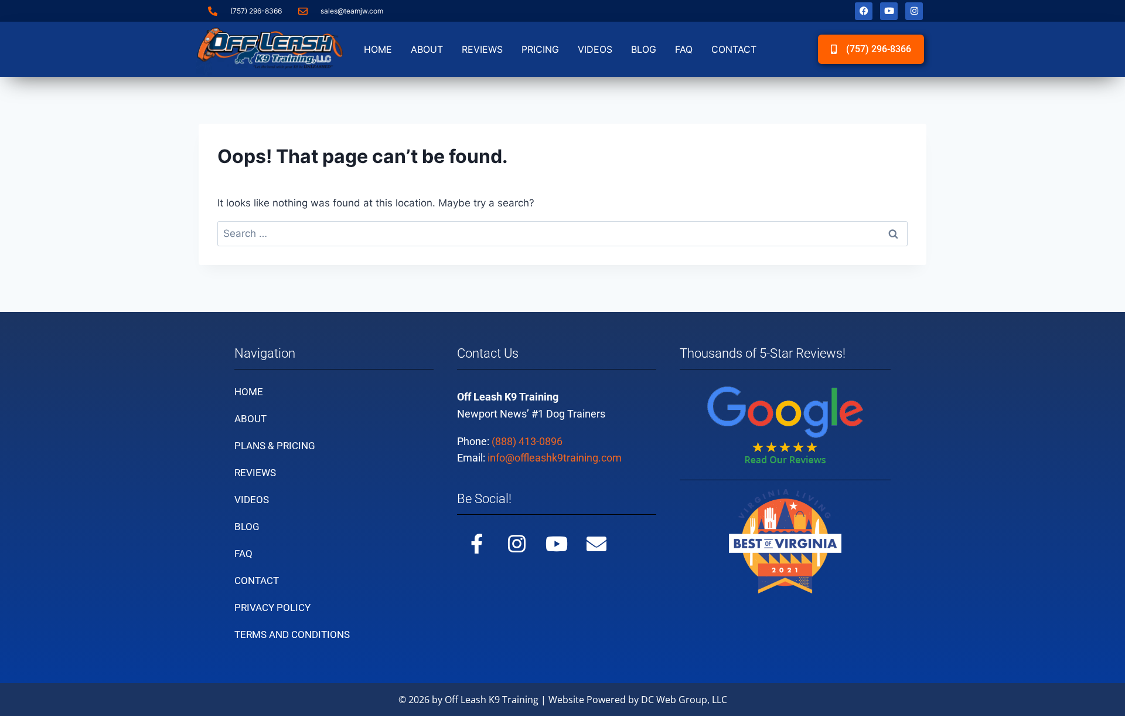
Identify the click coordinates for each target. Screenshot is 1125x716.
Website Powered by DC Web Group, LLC (637, 699)
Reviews (482, 49)
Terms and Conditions (292, 634)
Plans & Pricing (274, 446)
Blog (643, 49)
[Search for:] (562, 233)
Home (378, 49)
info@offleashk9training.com (555, 458)
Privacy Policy (272, 607)
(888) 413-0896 (527, 441)
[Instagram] (914, 11)
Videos (595, 49)
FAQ (684, 49)
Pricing (540, 49)
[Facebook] (863, 11)
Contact (733, 49)
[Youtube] (889, 11)
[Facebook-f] (477, 544)
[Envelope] (596, 544)
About (427, 49)
